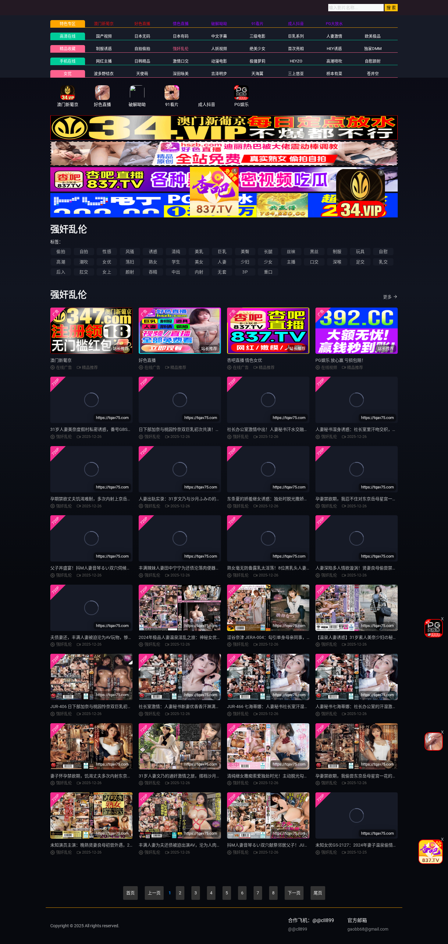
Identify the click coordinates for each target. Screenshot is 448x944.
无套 (222, 271)
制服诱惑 (104, 48)
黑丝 (314, 251)
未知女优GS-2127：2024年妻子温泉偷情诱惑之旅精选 (366, 845)
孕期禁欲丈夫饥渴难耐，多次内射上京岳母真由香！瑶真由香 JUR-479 (116, 498)
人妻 (222, 261)
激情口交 (181, 61)
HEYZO (296, 61)
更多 (387, 296)
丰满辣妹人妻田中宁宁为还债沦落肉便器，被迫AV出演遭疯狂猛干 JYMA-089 (211, 567)
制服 (337, 251)
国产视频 (104, 36)
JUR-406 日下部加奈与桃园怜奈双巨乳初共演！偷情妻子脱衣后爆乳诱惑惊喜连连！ (129, 706)
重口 (268, 271)
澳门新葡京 (61, 360)
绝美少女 (257, 48)
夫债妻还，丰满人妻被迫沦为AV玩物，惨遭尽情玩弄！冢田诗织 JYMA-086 (120, 637)
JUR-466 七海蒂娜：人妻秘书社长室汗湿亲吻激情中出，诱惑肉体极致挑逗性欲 (302, 706)
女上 (106, 271)
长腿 (268, 251)
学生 (176, 261)
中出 (176, 271)
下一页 (294, 892)
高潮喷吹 (334, 61)
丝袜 (291, 251)
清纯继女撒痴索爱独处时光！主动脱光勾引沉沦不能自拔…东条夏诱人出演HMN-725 (306, 775)
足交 (360, 261)
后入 (60, 271)
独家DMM (373, 48)
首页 (130, 892)
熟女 (153, 261)
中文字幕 (219, 36)
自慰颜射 (373, 61)
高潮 (60, 261)
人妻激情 (334, 36)
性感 (106, 251)
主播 (291, 261)
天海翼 (257, 73)
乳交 (383, 261)
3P (244, 271)
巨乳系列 (296, 36)
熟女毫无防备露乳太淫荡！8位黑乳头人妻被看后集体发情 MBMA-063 (292, 567)
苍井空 (373, 73)
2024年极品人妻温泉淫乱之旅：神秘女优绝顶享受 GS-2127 (195, 637)
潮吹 (84, 261)
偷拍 (60, 251)
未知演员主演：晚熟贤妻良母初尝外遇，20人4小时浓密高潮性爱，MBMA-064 (124, 845)
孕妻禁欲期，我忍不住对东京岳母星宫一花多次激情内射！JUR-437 (379, 498)
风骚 (130, 251)
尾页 (318, 892)
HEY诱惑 (334, 48)
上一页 (154, 892)
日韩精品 (142, 61)
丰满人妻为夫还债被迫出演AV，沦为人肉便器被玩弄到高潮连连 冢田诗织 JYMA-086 (218, 845)
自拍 (84, 251)
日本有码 (181, 36)
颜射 (130, 271)
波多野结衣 (104, 73)
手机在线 (68, 61)
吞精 (153, 271)
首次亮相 (296, 48)
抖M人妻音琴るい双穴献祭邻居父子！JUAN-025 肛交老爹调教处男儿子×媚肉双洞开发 (308, 845)
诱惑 (153, 251)
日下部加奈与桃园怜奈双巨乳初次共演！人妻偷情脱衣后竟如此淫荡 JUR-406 (211, 429)
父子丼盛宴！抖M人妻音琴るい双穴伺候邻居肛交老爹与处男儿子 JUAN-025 (122, 567)
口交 (314, 261)
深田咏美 (181, 73)
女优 (68, 73)
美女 (199, 261)
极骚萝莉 (257, 61)
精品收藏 (68, 48)
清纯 (176, 251)
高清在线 (68, 36)
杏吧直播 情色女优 (244, 360)
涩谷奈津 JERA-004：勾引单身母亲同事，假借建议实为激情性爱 (288, 637)
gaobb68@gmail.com (367, 929)
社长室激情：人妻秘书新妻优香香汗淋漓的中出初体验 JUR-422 (198, 706)
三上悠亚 (296, 73)
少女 (268, 261)
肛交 (84, 271)
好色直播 (147, 360)
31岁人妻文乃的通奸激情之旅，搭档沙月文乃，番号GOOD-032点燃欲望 (207, 775)
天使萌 (142, 73)
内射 (199, 271)
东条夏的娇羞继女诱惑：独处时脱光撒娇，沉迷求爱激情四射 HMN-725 (294, 498)
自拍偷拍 (142, 48)
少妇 (245, 261)
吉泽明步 (219, 73)
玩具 (360, 251)
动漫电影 (219, 61)
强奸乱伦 (181, 48)
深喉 (337, 261)
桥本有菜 (334, 73)
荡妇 (130, 261)
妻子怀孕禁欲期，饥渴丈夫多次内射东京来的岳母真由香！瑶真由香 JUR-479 (123, 775)
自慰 (383, 251)
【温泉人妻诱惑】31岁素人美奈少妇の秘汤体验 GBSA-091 (370, 637)
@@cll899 (297, 929)
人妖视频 (219, 48)
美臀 (245, 251)
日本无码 (142, 36)
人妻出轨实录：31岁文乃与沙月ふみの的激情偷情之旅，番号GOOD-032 (207, 498)
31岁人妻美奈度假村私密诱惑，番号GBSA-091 (94, 429)
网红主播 (104, 61)
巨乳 (222, 251)
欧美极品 (373, 36)
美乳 (199, 251)
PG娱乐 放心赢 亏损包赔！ (340, 360)
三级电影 (257, 36)
